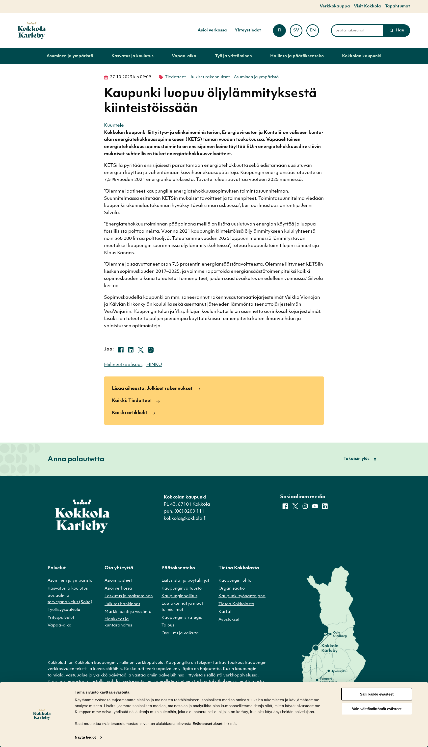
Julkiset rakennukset (210, 77)
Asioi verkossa (212, 30)
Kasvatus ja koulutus (132, 56)
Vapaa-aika (184, 56)
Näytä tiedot (85, 737)
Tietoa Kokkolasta (236, 604)
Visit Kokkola (367, 6)
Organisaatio (231, 589)
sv (297, 32)
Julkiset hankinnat (122, 604)
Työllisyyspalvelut (65, 610)
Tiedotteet (175, 77)
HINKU (154, 365)
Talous (167, 625)
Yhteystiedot (248, 30)
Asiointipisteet (118, 581)
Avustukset (229, 620)
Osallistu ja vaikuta (180, 633)
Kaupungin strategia (182, 618)
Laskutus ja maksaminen (129, 596)
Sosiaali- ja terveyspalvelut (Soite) (70, 599)
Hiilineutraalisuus (123, 365)
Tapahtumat (397, 6)
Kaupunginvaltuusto (181, 589)
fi (282, 32)
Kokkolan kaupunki (361, 56)
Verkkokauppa (335, 6)
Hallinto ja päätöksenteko (297, 56)
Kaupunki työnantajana (242, 596)
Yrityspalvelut (61, 618)
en (314, 32)
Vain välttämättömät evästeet (376, 709)
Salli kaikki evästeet (377, 694)
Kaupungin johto (234, 581)
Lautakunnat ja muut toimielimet (182, 607)
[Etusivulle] (32, 30)
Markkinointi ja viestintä (128, 612)
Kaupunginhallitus (179, 596)
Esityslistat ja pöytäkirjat (185, 581)
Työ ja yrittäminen (233, 56)
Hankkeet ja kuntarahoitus (118, 622)
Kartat (225, 612)
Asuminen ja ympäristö (70, 56)
